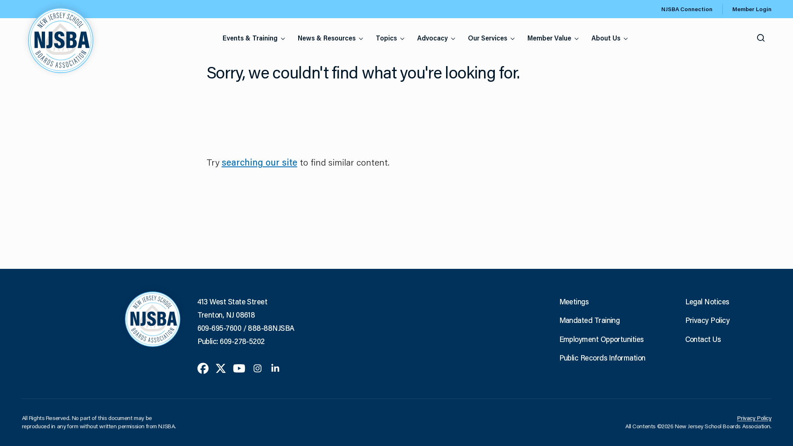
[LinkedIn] (275, 367)
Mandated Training (589, 320)
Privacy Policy (707, 320)
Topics (386, 37)
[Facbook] (203, 367)
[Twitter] (220, 367)
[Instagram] (257, 367)
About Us (605, 37)
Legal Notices (707, 301)
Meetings (574, 301)
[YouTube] (239, 367)
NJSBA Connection (686, 9)
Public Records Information (602, 358)
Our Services (487, 37)
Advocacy (432, 37)
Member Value (549, 37)
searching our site (259, 162)
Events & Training (250, 37)
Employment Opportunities (601, 339)
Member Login (752, 9)
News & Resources (327, 37)
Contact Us (703, 339)
